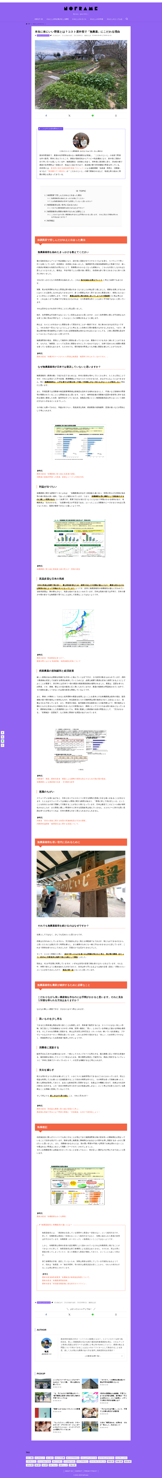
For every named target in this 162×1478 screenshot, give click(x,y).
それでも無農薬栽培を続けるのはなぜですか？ (68, 208)
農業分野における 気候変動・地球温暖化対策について (59, 661)
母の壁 (37, 1465)
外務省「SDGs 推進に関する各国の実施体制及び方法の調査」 (62, 821)
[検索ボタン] (126, 19)
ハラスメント (31, 1461)
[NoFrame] (81, 8)
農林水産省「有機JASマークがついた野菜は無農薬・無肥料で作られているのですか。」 (73, 357)
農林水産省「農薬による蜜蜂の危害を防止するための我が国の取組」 (79, 779)
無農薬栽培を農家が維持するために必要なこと (66, 211)
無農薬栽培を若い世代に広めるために (62, 205)
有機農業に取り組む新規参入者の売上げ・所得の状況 (58, 569)
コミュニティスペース (88, 1458)
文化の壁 (30, 1465)
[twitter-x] (131, 1)
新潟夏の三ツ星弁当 (56, 171)
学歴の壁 (111, 1461)
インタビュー (56, 35)
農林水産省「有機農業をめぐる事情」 (52, 1216)
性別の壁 (128, 1461)
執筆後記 (51, 221)
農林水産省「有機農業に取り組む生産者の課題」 (56, 474)
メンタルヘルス (69, 1461)
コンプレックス (121, 1458)
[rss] (134, 1)
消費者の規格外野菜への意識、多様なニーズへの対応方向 (60, 477)
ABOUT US (69, 1471)
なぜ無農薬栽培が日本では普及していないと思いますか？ (71, 201)
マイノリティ (57, 1461)
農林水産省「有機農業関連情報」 (55, 1280)
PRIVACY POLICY (90, 1471)
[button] (46, 116)
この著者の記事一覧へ (93, 1356)
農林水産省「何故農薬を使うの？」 (51, 658)
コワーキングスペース (106, 1458)
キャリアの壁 (59, 1458)
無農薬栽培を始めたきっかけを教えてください (68, 198)
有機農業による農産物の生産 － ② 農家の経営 (55, 782)
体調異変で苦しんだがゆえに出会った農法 (64, 195)
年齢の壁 (119, 1461)
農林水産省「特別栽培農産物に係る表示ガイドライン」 (64, 1284)
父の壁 (44, 1465)
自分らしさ (88, 35)
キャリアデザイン (73, 1458)
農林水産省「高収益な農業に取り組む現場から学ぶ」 (58, 1109)
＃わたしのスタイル (43, 35)
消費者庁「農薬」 (44, 779)
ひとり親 (30, 1458)
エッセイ (50, 1458)
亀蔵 (47, 1351)
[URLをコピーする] (116, 116)
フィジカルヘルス (67, 35)
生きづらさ (53, 1465)
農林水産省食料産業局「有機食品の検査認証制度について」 (66, 1277)
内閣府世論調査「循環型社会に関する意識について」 (58, 824)
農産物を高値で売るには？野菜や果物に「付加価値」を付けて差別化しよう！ (68, 1112)
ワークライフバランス (97, 1461)
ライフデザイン (78, 35)
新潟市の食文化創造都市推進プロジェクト (68, 168)
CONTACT (78, 1471)
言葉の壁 (72, 1465)
